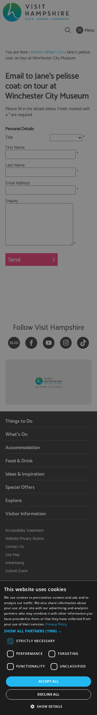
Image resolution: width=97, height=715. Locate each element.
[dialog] (48, 648)
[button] (48, 631)
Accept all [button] (49, 681)
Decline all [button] (48, 694)
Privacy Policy (56, 624)
